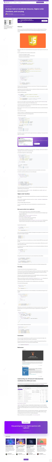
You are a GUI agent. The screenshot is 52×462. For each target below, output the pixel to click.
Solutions (20, 2)
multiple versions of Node (27, 216)
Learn (20, 212)
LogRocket (19, 405)
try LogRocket (42, 384)
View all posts (26, 459)
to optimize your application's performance (31, 215)
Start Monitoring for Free (40, 2)
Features (15, 2)
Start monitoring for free (36, 414)
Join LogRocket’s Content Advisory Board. (37, 220)
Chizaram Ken (10, 453)
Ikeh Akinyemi (31, 453)
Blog (11, 2)
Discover (20, 217)
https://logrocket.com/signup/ (22, 403)
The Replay (28, 211)
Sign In (46, 2)
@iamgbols (23, 14)
